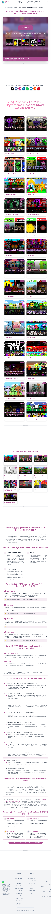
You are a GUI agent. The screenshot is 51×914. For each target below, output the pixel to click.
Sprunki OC (19, 895)
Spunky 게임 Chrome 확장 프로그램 (6, 894)
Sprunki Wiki (19, 900)
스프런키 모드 (19, 881)
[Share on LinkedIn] (23, 88)
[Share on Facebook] (16, 88)
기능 (32, 886)
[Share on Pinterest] (38, 88)
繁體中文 (43, 886)
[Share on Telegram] (31, 88)
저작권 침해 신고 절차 (6, 896)
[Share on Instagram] (19, 88)
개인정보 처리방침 (32, 878)
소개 (32, 893)
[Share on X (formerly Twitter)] (12, 88)
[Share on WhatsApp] (27, 88)
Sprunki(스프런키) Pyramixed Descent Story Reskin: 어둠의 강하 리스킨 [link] (28, 7)
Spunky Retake (19, 890)
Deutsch (43, 889)
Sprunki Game (10, 7)
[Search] (42, 2)
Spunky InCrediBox (20, 2)
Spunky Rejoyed (19, 888)
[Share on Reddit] (34, 88)
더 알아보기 (32, 883)
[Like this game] (44, 59)
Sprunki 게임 (30, 2)
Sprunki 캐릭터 (19, 893)
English (43, 884)
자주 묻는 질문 (32, 890)
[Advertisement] (25, 73)
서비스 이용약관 (32, 881)
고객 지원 (32, 876)
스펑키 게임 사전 (19, 898)
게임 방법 (32, 888)
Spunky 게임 (37, 2)
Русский (43, 896)
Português (43, 894)
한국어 (43, 891)
